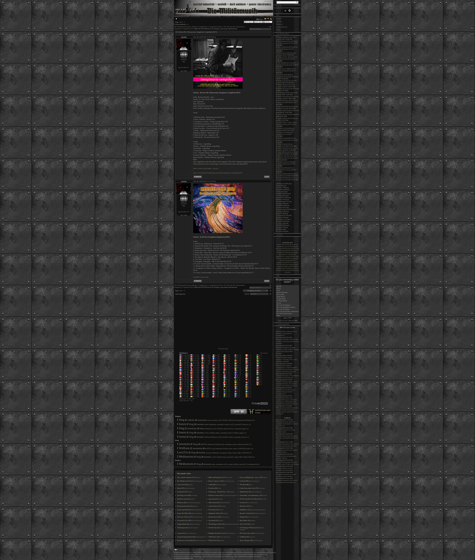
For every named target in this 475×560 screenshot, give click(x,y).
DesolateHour (288, 140)
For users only (223, 349)
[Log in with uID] (285, 10)
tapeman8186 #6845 (290, 260)
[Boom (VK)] (287, 295)
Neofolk (291, 37)
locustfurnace (281, 179)
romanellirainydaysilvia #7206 (284, 262)
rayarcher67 (238, 424)
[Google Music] (287, 299)
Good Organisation (283, 100)
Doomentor (281, 128)
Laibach (280, 152)
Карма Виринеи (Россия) (285, 41)
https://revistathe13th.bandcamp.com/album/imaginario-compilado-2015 (217, 173)
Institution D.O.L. (283, 57)
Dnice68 (286, 59)
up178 (280, 213)
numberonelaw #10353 (292, 268)
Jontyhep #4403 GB (287, 258)
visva (284, 134)
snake (277, 112)
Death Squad (281, 168)
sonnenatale (202, 420)
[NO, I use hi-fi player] (287, 305)
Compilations (202, 27)
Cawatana (280, 37)
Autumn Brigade (282, 110)
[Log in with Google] (289, 10)
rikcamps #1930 (292, 254)
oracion (184, 37)
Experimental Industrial (282, 76)
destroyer (245, 424)
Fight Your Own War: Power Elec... (288, 156)
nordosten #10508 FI (290, 270)
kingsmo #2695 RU (290, 256)
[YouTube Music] (287, 301)
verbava (226, 424)
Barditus (280, 88)
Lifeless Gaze (281, 132)
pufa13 (248, 448)
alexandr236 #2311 (280, 256)
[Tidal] (287, 290)
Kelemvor (281, 219)
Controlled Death (282, 74)
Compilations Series (215, 27)
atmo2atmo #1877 (283, 254)
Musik (194, 27)
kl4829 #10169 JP (293, 266)
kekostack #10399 (280, 270)
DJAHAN (281, 225)
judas (294, 158)
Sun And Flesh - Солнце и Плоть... (288, 122)
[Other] (287, 316)
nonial (277, 39)
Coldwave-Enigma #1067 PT (284, 250)
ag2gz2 (244, 429)
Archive (285, 320)
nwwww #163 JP (288, 246)
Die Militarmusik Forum (182, 27)
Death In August (282, 96)
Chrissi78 (287, 71)
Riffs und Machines (283, 47)
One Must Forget (282, 138)
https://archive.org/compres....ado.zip (205, 168)
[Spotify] (287, 286)
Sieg (188, 24)
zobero (280, 223)
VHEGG (280, 144)
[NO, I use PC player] (287, 309)
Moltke (297, 88)
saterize (234, 444)
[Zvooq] (287, 303)
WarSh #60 (288, 244)
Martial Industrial (291, 92)
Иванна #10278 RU (281, 268)
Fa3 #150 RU (280, 246)
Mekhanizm (248, 420)
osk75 (290, 43)
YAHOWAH (242, 448)
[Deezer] (287, 288)
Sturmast (280, 173)
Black (292, 53)
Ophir (279, 106)
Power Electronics (281, 43)
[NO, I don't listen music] (287, 313)
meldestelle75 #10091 (282, 266)
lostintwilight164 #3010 (293, 248)
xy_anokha (279, 86)
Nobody (280, 114)
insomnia (214, 420)
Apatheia (280, 118)
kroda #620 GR (282, 248)
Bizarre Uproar (282, 69)
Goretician (287, 170)
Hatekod (280, 148)
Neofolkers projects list (284, 162)
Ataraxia (280, 84)
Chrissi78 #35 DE (281, 244)
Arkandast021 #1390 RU (284, 252)
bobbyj (280, 203)
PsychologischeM (239, 420)
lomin (209, 420)
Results (280, 320)
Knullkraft (281, 177)
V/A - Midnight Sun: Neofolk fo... (287, 63)
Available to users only (201, 277)
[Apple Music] (287, 297)
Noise (289, 144)
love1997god (281, 175)
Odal (240, 457)
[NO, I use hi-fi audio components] (287, 311)
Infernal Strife (282, 53)
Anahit (238, 453)
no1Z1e (219, 420)
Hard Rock (292, 80)
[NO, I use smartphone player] (287, 307)
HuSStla (225, 420)
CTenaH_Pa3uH (247, 457)
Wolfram (230, 420)
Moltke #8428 (285, 264)
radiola (190, 420)
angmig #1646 (294, 252)
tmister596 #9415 (293, 264)
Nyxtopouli (223, 453)
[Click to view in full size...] (218, 88)
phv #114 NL (295, 244)
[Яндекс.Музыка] (287, 292)
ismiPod (280, 221)
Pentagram (281, 80)
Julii (279, 92)
